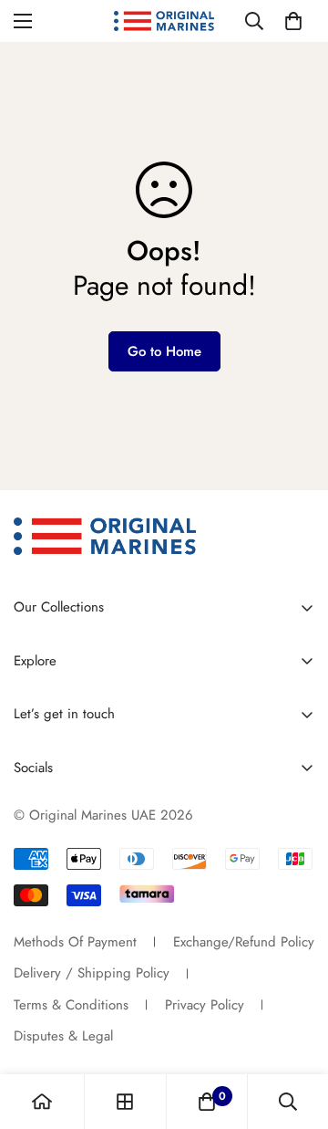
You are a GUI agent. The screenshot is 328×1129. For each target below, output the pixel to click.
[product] (42, 1102)
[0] (293, 21)
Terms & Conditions (71, 1005)
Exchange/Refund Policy (243, 942)
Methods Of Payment (75, 942)
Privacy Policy (204, 1005)
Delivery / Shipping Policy (91, 973)
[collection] (125, 1101)
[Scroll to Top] (295, 1032)
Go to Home (164, 351)
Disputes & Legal (63, 1036)
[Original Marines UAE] (164, 21)
